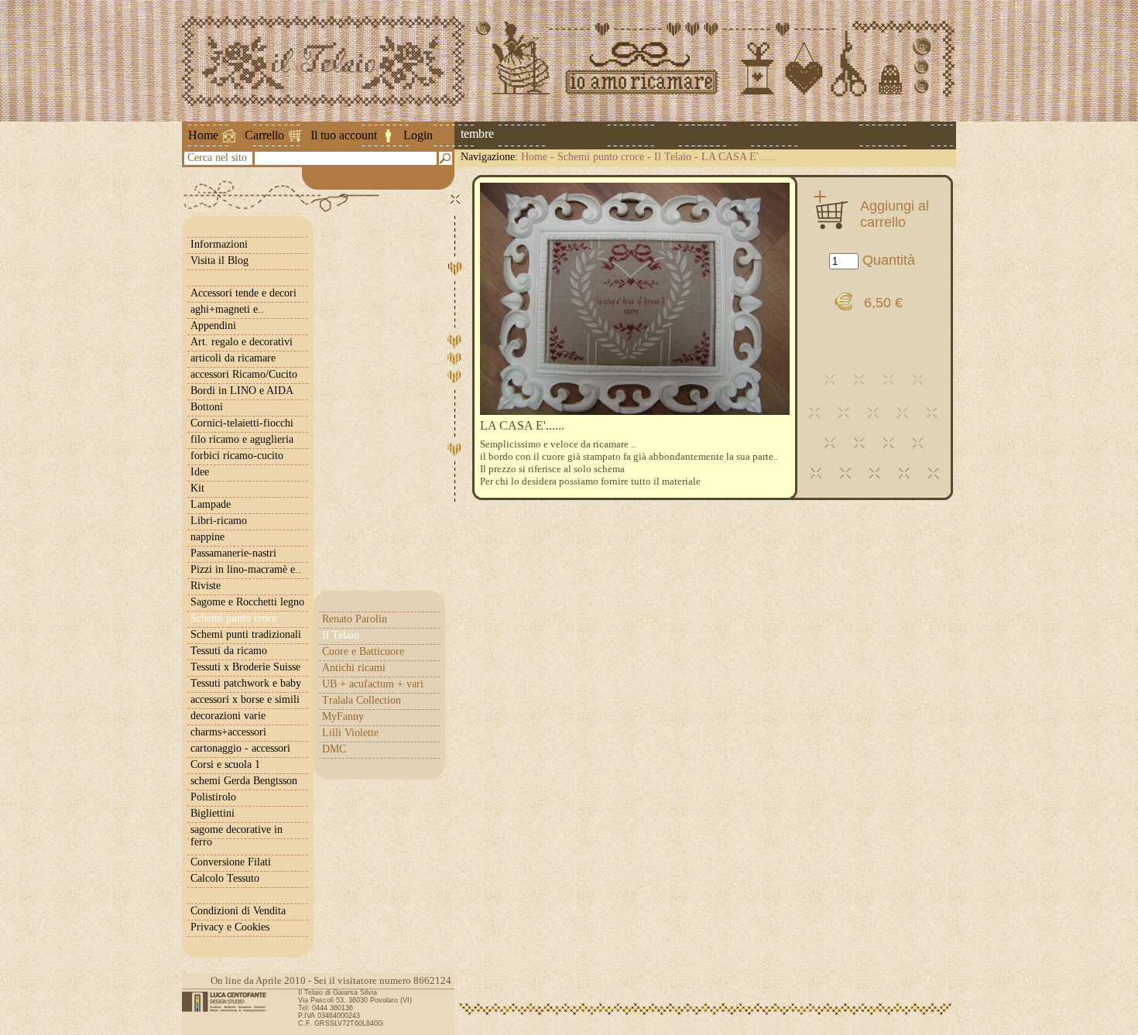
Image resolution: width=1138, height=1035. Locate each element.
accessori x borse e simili (245, 699)
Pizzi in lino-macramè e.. (245, 569)
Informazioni (219, 244)
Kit (197, 488)
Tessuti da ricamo (228, 650)
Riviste (205, 585)
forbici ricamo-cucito (236, 455)
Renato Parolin (354, 619)
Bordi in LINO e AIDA (241, 390)
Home (203, 135)
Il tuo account (343, 135)
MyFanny (343, 716)
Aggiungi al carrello (894, 213)
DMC (334, 749)
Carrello (264, 135)
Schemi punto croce (600, 157)
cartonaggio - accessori (240, 748)
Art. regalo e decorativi (241, 342)
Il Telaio (672, 157)
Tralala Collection (361, 700)
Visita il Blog (219, 260)
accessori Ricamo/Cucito (243, 374)
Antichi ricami (354, 667)
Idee (199, 472)
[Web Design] (229, 1002)
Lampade (210, 504)
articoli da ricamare (233, 358)
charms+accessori (228, 732)
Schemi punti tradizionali (245, 634)
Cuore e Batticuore (363, 651)
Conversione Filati (230, 862)
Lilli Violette (350, 733)
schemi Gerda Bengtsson (243, 781)
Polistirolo (213, 797)
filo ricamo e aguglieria (241, 439)
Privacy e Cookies (229, 927)
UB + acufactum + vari (372, 684)
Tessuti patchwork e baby (245, 683)
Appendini (213, 325)
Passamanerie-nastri (233, 553)
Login (418, 135)
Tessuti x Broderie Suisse (245, 667)
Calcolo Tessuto (224, 878)
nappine (207, 537)
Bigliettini (212, 813)
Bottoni (206, 407)
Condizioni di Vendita (238, 911)
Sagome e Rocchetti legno (247, 602)
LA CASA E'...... (739, 157)
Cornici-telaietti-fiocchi (241, 423)
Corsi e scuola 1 (225, 764)
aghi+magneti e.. (227, 309)
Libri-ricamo (218, 520)
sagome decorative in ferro (236, 836)
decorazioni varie (228, 715)
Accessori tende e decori (243, 293)
